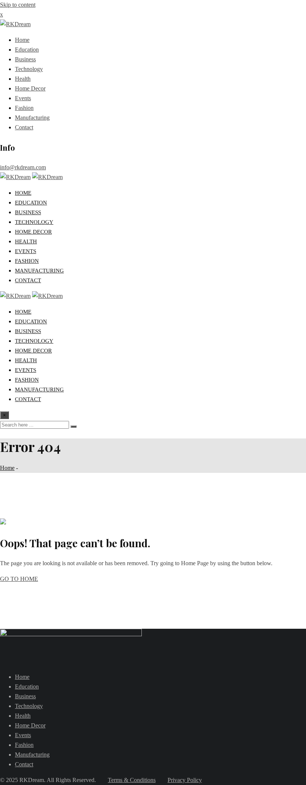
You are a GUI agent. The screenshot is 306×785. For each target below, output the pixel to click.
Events (23, 98)
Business (25, 59)
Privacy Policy (185, 780)
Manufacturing (32, 117)
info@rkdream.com (23, 167)
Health (23, 79)
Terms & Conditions (132, 780)
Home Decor (30, 88)
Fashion (24, 108)
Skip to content (17, 4)
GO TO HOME (19, 579)
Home (22, 40)
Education (27, 49)
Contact (24, 127)
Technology (29, 69)
